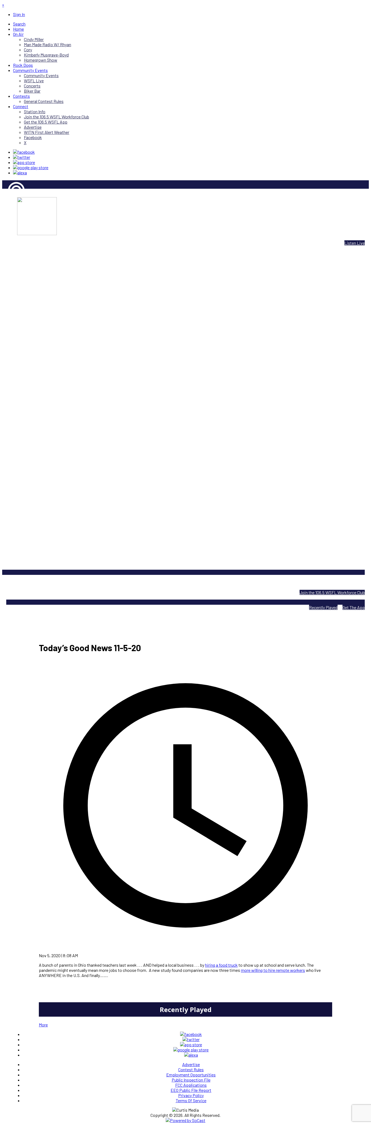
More (43, 1024)
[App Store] (24, 162)
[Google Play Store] (30, 167)
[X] (21, 157)
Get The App (353, 607)
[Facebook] (24, 152)
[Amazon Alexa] (20, 172)
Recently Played (323, 607)
